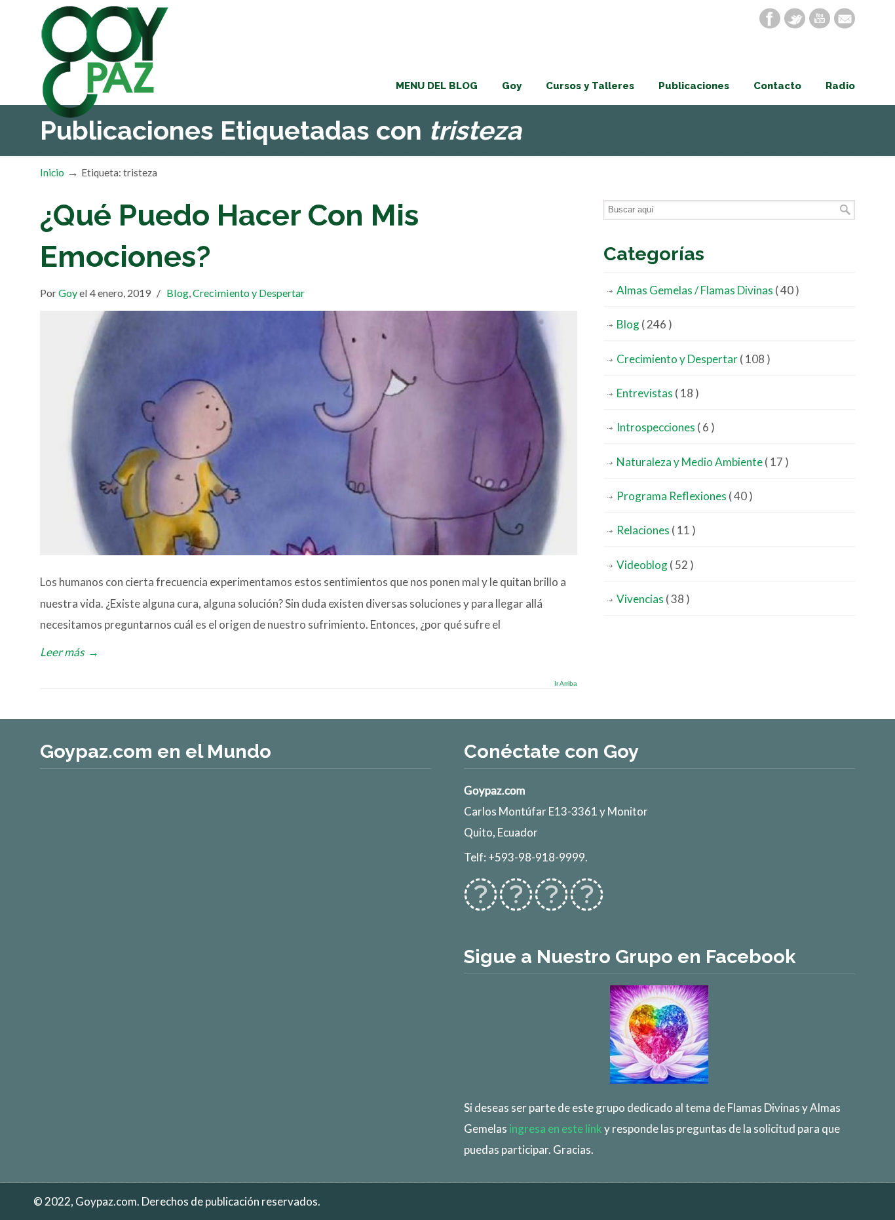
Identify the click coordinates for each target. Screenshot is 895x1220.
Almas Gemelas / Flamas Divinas (708, 290)
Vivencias (653, 599)
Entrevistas (658, 393)
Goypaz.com (105, 61)
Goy (67, 292)
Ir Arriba (565, 683)
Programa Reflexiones (685, 496)
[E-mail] (844, 18)
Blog (177, 292)
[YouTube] (819, 18)
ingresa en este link (555, 1128)
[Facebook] (769, 18)
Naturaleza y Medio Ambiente (703, 462)
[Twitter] (794, 18)
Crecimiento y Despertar (249, 292)
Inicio (52, 172)
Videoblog (655, 565)
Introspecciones (666, 427)
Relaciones (656, 530)
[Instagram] (551, 903)
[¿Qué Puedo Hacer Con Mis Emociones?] (308, 551)
